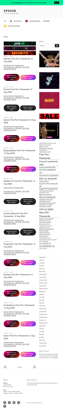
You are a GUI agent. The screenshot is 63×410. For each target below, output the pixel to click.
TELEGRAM (46, 21)
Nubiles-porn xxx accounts (44, 220)
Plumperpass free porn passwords (45, 225)
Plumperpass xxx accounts (44, 227)
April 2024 (41, 337)
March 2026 (42, 271)
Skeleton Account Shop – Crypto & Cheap (11, 77)
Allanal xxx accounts (52, 143)
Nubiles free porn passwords (45, 222)
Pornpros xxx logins (43, 236)
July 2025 (41, 294)
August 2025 (42, 291)
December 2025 (43, 280)
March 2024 (42, 340)
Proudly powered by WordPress (34, 402)
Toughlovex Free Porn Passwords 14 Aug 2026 (19, 245)
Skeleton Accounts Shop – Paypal (28, 77)
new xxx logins (46, 208)
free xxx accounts (48, 178)
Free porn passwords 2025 (48, 163)
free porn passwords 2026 (47, 167)
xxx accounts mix (45, 243)
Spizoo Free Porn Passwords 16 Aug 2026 (19, 121)
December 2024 (43, 314)
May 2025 (41, 300)
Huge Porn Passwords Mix (48, 188)
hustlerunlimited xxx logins (44, 192)
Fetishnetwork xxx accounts (45, 151)
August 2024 (42, 326)
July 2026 (41, 260)
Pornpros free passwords (44, 232)
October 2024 (42, 320)
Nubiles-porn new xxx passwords (46, 218)
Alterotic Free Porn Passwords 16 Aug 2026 (18, 60)
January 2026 (42, 277)
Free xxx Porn (44, 181)
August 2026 (42, 257)
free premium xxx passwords (48, 175)
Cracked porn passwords (46, 148)
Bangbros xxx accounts (43, 146)
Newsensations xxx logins (45, 206)
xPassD (10, 11)
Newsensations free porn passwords (47, 203)
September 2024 (43, 323)
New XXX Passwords (44, 214)
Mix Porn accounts (45, 194)
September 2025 (43, 288)
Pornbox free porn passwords (46, 229)
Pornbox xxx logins (43, 230)
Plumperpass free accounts (44, 223)
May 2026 (41, 265)
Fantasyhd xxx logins (43, 150)
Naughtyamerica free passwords (46, 199)
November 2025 (43, 283)
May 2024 (41, 334)
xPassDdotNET (19, 3)
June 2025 (41, 297)
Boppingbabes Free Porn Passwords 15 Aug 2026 (19, 151)
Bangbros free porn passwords (45, 144)
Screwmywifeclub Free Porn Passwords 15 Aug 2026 (16, 214)
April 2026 (41, 268)
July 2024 (41, 328)
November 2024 (43, 317)
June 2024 (41, 331)
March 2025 (42, 306)
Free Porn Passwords (44, 156)
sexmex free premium (43, 239)
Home (5, 21)
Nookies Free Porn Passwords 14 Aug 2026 (18, 276)
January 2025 (42, 311)
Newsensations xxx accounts (45, 204)
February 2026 (42, 274)
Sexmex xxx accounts (52, 239)
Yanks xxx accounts (43, 248)
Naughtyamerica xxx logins (45, 201)
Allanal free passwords (43, 143)
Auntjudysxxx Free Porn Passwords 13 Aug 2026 (19, 306)
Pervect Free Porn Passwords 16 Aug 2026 (18, 90)
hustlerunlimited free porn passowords (46, 190)
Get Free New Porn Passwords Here (14, 65)
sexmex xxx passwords (43, 241)
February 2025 (42, 308)
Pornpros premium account (45, 234)
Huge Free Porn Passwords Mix (48, 185)
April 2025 (41, 303)
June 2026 (41, 263)
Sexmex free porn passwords (44, 237)
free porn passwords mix (47, 171)
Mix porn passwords (47, 197)
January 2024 (42, 346)
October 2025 (42, 286)
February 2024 (42, 343)
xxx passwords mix (47, 246)
